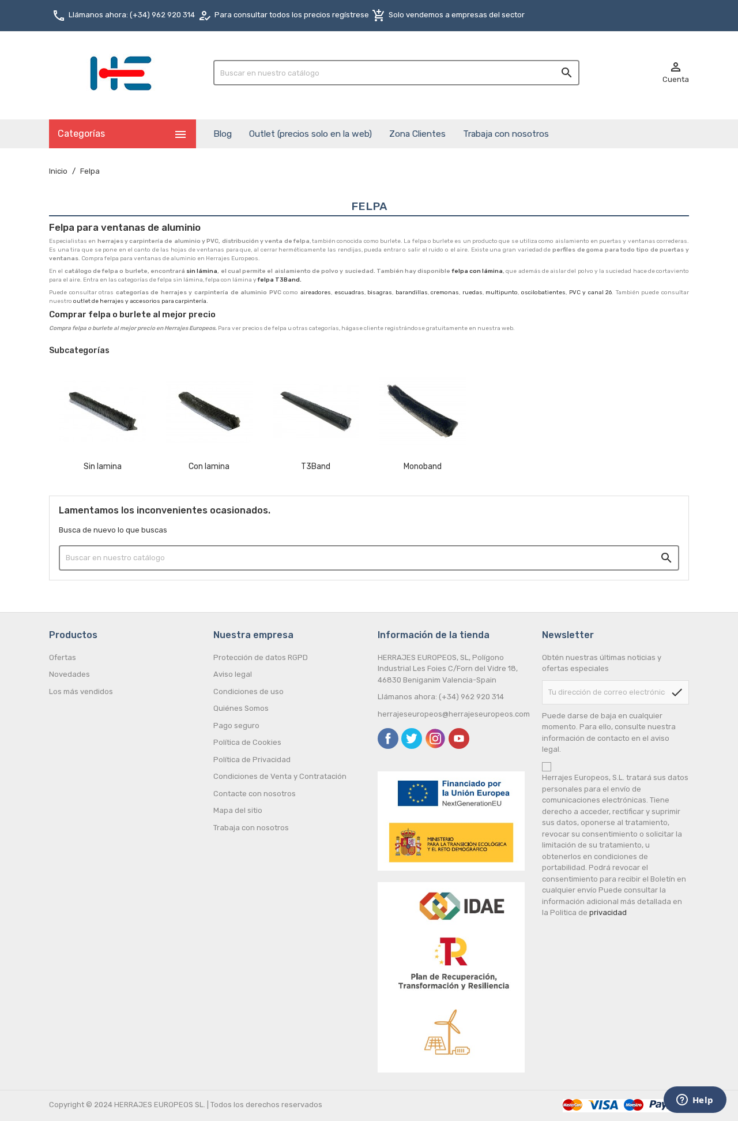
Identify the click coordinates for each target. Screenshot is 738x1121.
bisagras (379, 292)
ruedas (472, 292)
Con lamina (209, 466)
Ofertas (62, 657)
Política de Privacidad (252, 759)
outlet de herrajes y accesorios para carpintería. (140, 301)
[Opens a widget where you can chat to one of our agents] (694, 1100)
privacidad (608, 912)
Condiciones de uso (248, 691)
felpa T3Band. (280, 279)
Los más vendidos (81, 691)
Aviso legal (232, 674)
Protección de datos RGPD (260, 657)
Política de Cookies (247, 742)
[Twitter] (411, 738)
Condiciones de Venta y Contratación (280, 776)
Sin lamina (103, 466)
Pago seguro (236, 725)
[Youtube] (459, 738)
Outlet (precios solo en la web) (310, 133)
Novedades (69, 674)
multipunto (501, 292)
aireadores (315, 292)
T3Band (315, 466)
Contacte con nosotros (254, 793)
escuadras (349, 292)
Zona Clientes (417, 133)
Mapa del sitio (237, 810)
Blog (222, 133)
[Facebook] (388, 738)
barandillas (412, 292)
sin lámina (201, 271)
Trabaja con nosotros (506, 133)
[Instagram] (435, 738)
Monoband (423, 466)
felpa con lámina (477, 271)
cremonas (445, 292)
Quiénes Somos (241, 708)
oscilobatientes (543, 292)
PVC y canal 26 (590, 292)
